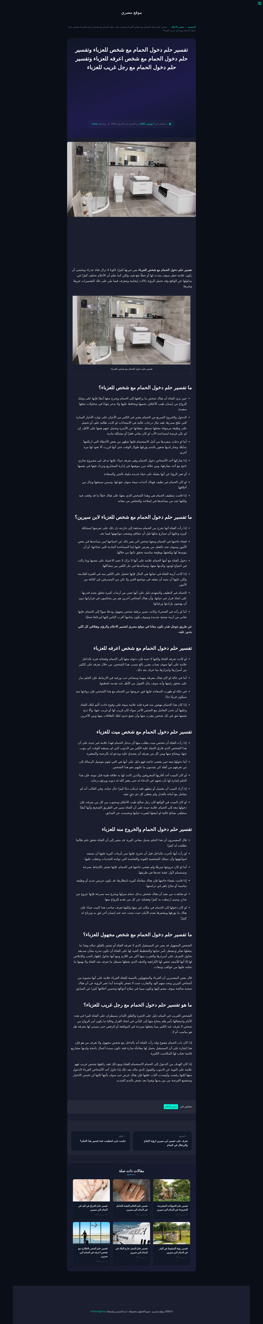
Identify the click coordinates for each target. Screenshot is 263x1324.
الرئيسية (192, 27)
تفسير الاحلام (177, 27)
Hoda (95, 124)
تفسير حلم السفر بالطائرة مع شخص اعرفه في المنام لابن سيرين (93, 1252)
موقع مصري (131, 12)
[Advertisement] (131, 95)
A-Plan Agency (98, 1311)
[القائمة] (259, 3)
